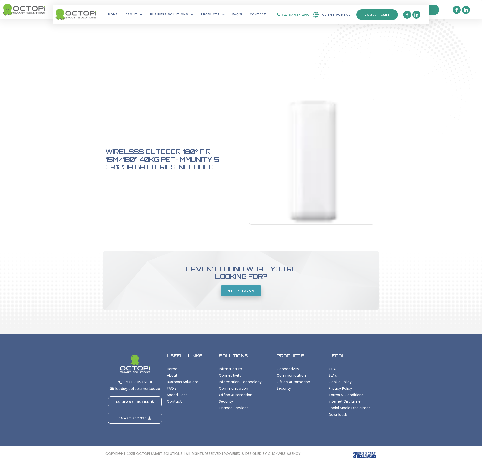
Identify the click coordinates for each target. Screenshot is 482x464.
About (131, 14)
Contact (258, 14)
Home (112, 14)
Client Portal (336, 14)
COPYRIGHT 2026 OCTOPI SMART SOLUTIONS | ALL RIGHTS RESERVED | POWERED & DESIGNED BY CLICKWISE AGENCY (203, 453)
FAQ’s (237, 14)
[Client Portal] (316, 15)
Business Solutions (169, 14)
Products (210, 14)
